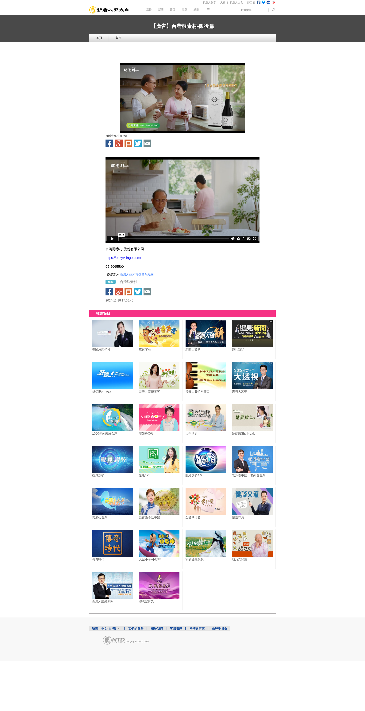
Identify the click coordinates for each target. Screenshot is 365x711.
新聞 (160, 9)
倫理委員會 (219, 628)
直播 (149, 9)
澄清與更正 (197, 628)
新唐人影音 (209, 2)
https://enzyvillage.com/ (123, 258)
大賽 (222, 2)
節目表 (251, 2)
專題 (184, 9)
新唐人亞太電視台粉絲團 (137, 274)
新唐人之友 (236, 2)
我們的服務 (136, 628)
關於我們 (157, 628)
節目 (172, 9)
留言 (118, 38)
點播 (196, 9)
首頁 (99, 38)
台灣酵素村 (128, 282)
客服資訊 (176, 628)
